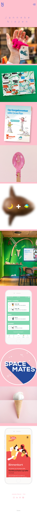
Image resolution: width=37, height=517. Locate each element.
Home (18, 510)
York (24, 494)
